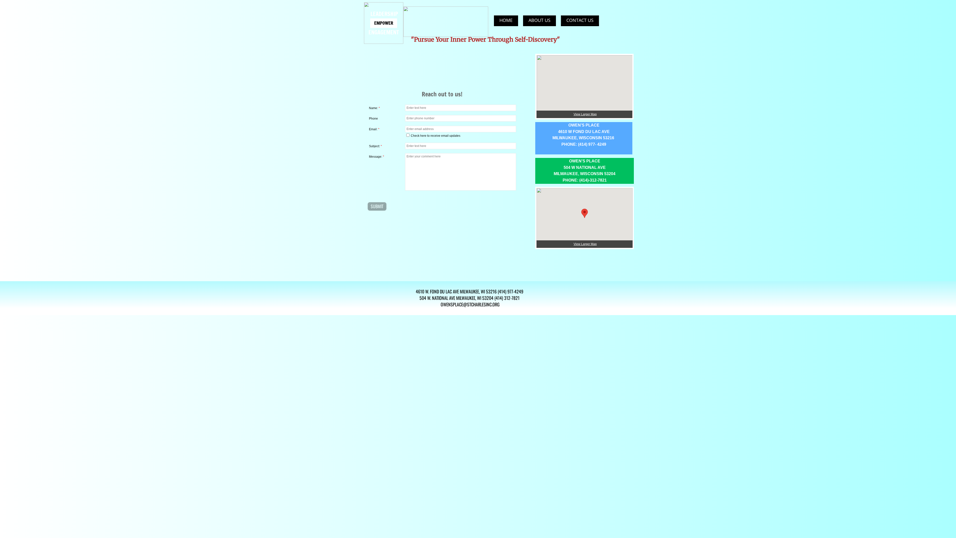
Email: (374, 129)
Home (506, 20)
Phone (373, 118)
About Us (539, 20)
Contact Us (580, 20)
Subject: (375, 146)
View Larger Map (585, 244)
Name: (374, 108)
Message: (376, 156)
